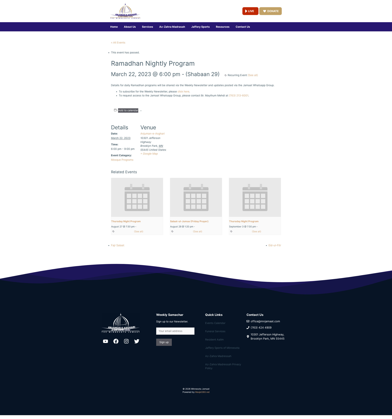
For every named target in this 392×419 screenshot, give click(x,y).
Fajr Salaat (117, 245)
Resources (223, 26)
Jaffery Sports (200, 26)
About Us (130, 26)
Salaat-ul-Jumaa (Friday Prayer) (189, 221)
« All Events (118, 42)
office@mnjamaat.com (265, 321)
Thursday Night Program (126, 221)
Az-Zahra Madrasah (172, 26)
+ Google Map (149, 153)
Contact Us (243, 26)
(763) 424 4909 (261, 327)
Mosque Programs (122, 159)
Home (114, 26)
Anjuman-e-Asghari (152, 133)
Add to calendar (128, 110)
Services (147, 26)
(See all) (253, 75)
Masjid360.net (202, 392)
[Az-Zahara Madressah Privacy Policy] (220, 342)
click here (183, 91)
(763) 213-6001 (238, 95)
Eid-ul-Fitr (275, 245)
